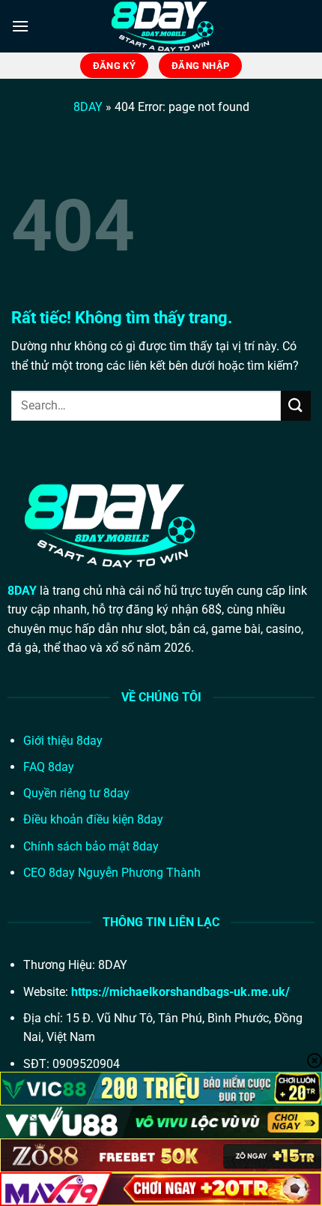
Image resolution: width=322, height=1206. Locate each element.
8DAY (88, 107)
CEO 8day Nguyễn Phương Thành (112, 873)
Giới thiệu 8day (63, 741)
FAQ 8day (48, 767)
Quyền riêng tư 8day (76, 793)
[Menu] (20, 26)
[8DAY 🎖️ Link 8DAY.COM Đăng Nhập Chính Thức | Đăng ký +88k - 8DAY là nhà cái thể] (161, 26)
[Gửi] (296, 405)
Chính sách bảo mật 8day (91, 846)
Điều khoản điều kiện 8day (93, 819)
